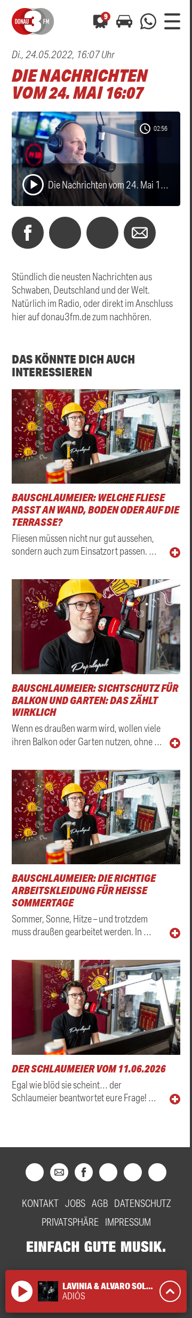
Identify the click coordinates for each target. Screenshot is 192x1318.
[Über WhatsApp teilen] (102, 233)
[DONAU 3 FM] (33, 21)
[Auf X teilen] (65, 233)
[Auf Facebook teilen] (28, 233)
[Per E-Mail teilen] (140, 233)
